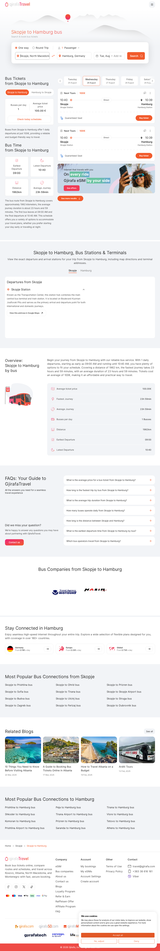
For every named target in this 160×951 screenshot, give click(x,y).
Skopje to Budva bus (17, 698)
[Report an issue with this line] (145, 93)
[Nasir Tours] (95, 591)
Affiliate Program (65, 906)
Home (8, 845)
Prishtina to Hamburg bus (20, 807)
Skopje (73, 270)
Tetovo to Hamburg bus (121, 821)
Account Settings (91, 876)
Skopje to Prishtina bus (18, 684)
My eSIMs (86, 871)
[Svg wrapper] (24, 926)
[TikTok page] (32, 887)
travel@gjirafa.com (144, 866)
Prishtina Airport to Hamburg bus (24, 828)
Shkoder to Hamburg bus (20, 814)
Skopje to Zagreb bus (18, 705)
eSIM (58, 866)
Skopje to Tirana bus (68, 691)
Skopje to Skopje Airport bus (124, 691)
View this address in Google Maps (24, 313)
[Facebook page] (8, 887)
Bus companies (64, 871)
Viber (136, 876)
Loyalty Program (65, 891)
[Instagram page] (16, 887)
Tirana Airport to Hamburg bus (74, 814)
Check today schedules (29, 119)
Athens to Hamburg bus (121, 828)
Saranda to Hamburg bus (70, 828)
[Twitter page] (24, 887)
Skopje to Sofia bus (16, 691)
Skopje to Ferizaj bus (68, 705)
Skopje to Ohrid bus (67, 684)
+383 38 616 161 (142, 871)
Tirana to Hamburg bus (120, 807)
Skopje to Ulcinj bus (68, 698)
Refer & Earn (62, 896)
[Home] (17, 4)
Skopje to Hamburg (17, 92)
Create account (90, 881)
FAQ (57, 911)
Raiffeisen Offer (64, 901)
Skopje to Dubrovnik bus (121, 705)
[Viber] (129, 876)
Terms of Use (114, 866)
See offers (71, 188)
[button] (109, 479)
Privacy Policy (114, 871)
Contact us (14, 542)
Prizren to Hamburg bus (70, 821)
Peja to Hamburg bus (68, 807)
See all (149, 731)
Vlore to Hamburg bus (120, 814)
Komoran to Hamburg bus (20, 821)
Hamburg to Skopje (41, 92)
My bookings (88, 866)
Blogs (58, 886)
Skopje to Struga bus (119, 698)
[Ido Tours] (64, 591)
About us (60, 876)
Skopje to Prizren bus (119, 684)
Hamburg (86, 270)
